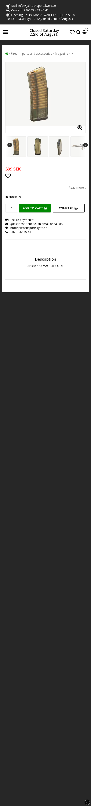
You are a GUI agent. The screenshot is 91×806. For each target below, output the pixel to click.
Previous (9, 145)
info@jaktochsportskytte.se (37, 6)
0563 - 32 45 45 (20, 232)
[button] (72, 32)
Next (85, 145)
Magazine (61, 53)
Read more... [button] (77, 187)
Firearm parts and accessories (31, 53)
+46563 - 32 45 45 (35, 10)
